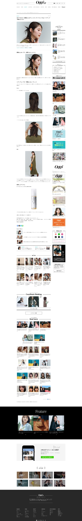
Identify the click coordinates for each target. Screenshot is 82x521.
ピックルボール (43, 511)
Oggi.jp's (61, 68)
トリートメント (35, 401)
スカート (18, 512)
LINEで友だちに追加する (47, 457)
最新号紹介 (59, 511)
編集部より (59, 510)
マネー (26, 512)
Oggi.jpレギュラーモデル (57, 69)
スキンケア (34, 511)
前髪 (30, 401)
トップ (17, 12)
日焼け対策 (34, 510)
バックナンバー (59, 260)
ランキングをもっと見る (33, 308)
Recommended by (45, 399)
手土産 (42, 513)
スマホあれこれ (27, 513)
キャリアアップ (27, 510)
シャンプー (23, 401)
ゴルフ (42, 510)
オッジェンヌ (60, 67)
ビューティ (20, 12)
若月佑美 (30, 47)
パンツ (17, 511)
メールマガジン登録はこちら (59, 239)
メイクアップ (34, 512)
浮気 (50, 514)
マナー (26, 514)
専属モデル (26, 47)
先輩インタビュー (27, 511)
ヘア (22, 12)
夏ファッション (18, 510)
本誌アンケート (60, 514)
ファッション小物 (19, 513)
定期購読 (56, 259)
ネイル (34, 514)
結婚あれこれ (51, 512)
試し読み (62, 259)
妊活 (50, 513)
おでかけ (42, 514)
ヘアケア (28, 401)
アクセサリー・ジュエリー (20, 514)
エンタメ (42, 512)
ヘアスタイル (24, 12)
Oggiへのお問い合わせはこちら (59, 271)
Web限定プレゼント (60, 513)
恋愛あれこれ (51, 510)
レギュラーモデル (56, 68)
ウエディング (51, 511)
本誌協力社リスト (60, 512)
